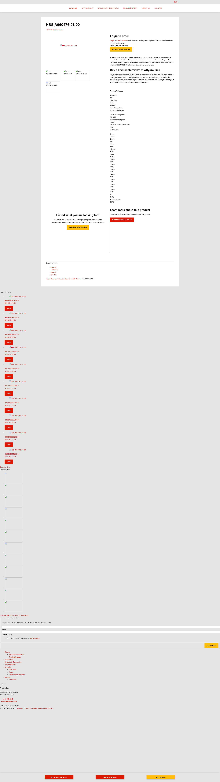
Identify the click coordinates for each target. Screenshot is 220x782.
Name (4, 629)
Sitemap (20, 708)
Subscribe (211, 646)
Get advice (161, 777)
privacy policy (35, 638)
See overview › (5, 467)
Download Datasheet (122, 220)
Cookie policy (37, 708)
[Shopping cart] (178, 8)
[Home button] (53, 8)
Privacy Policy (48, 708)
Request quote (110, 777)
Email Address (7, 634)
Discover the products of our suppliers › (14, 615)
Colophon (27, 708)
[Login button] (173, 8)
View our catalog (59, 777)
